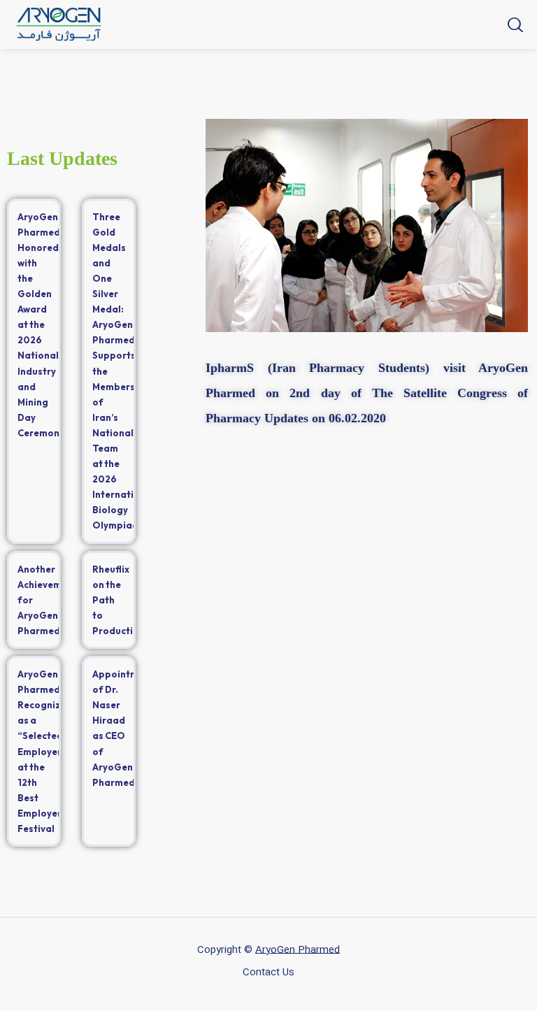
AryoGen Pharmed (297, 950)
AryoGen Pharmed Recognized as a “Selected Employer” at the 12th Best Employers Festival (45, 751)
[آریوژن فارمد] (59, 24)
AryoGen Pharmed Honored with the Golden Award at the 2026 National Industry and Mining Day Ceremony (40, 324)
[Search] (513, 24)
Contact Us (268, 972)
